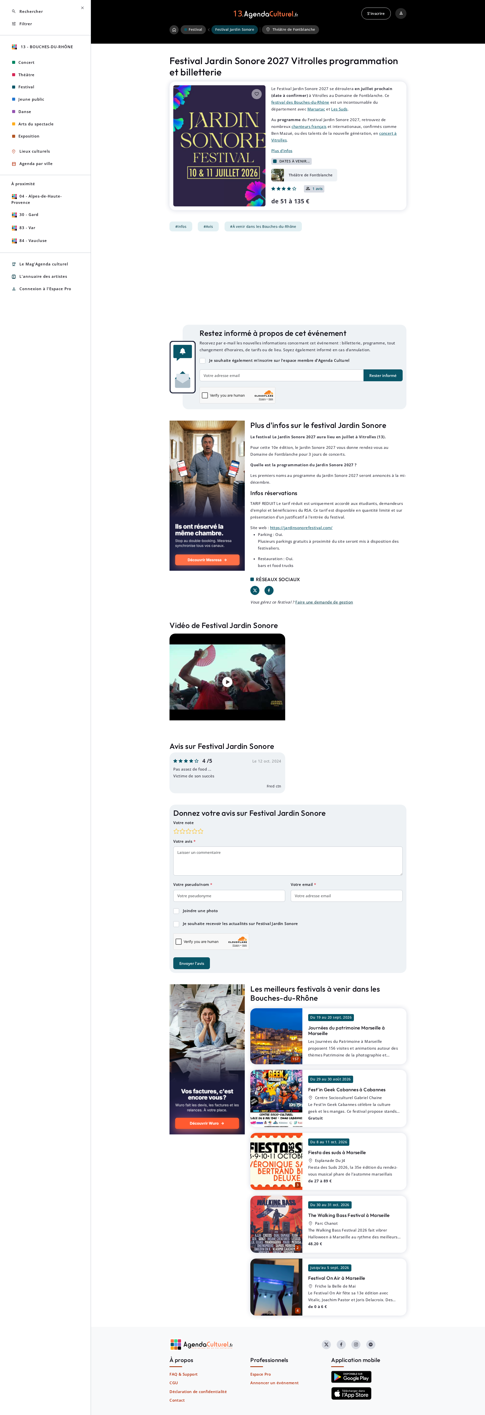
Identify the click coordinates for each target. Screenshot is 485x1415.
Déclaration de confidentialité (198, 1391)
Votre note (183, 822)
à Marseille (346, 1031)
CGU (173, 1382)
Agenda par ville (32, 164)
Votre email (302, 884)
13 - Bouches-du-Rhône (46, 46)
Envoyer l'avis (191, 963)
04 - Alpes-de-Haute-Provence (36, 199)
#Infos (180, 226)
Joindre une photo (200, 910)
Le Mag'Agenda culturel (39, 264)
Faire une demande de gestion (324, 602)
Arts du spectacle (36, 123)
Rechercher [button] (27, 11)
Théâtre (26, 74)
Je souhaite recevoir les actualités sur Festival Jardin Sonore (240, 923)
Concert (26, 62)
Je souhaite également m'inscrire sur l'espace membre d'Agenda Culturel (279, 360)
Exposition (29, 136)
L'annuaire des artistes (39, 277)
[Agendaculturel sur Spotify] (370, 1344)
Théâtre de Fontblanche (290, 29)
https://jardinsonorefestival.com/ (301, 527)
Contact (177, 1400)
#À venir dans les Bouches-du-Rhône (263, 226)
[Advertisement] (287, 278)
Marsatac (316, 109)
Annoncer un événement (274, 1382)
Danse (24, 111)
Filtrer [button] (21, 24)
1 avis (317, 189)
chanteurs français (309, 126)
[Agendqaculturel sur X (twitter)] (326, 1344)
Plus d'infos (282, 150)
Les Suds (339, 109)
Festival (26, 86)
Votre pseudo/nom (191, 884)
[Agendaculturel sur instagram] (355, 1344)
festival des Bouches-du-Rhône (300, 102)
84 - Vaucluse (33, 240)
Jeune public (31, 99)
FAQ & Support (183, 1374)
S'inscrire (376, 13)
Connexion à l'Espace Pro (41, 289)
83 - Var (27, 227)
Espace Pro (260, 1374)
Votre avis (183, 841)
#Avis (208, 226)
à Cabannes (347, 1089)
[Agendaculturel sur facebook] (341, 1344)
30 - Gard (28, 214)
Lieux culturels (30, 151)
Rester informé (383, 375)
